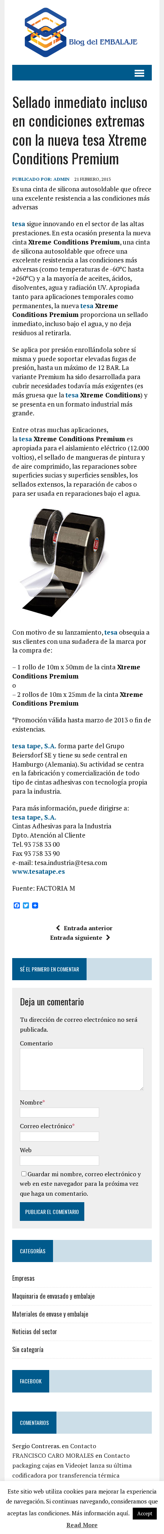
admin (61, 179)
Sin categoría (27, 1349)
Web (26, 1150)
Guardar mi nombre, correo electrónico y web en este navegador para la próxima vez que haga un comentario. (80, 1184)
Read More (82, 1525)
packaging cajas (33, 1465)
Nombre (31, 1102)
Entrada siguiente (76, 937)
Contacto (83, 1446)
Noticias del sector (34, 1331)
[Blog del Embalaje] (82, 32)
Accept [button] (144, 1513)
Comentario (36, 1043)
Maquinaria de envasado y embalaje (53, 1296)
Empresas (23, 1278)
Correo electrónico (46, 1126)
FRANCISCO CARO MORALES (53, 1455)
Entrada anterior (88, 928)
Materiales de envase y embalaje (50, 1314)
